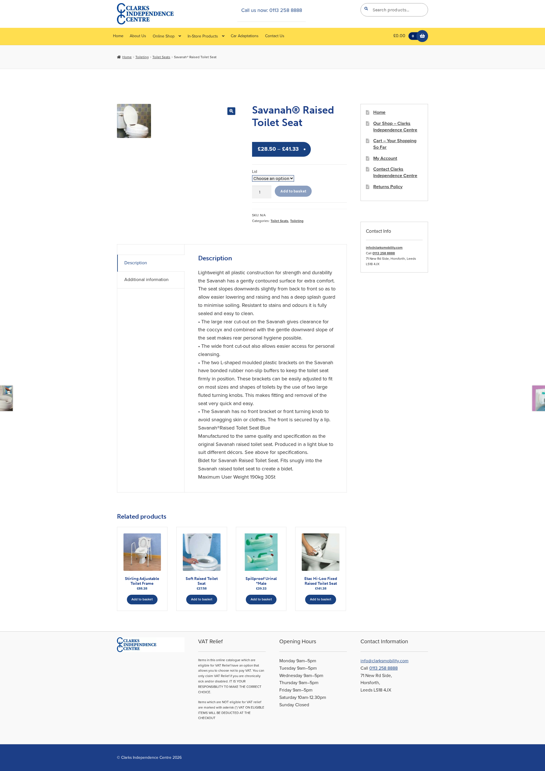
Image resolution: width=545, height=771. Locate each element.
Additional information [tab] (146, 279)
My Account (385, 158)
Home (118, 35)
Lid (254, 171)
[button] (231, 111)
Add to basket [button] (142, 599)
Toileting (142, 57)
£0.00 (403, 36)
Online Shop (164, 36)
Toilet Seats (161, 57)
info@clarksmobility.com (384, 248)
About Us (138, 35)
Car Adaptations (245, 35)
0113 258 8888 (383, 253)
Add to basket (293, 191)
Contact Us (274, 35)
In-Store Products (203, 36)
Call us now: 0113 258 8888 (271, 10)
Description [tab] (135, 263)
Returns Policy (388, 187)
